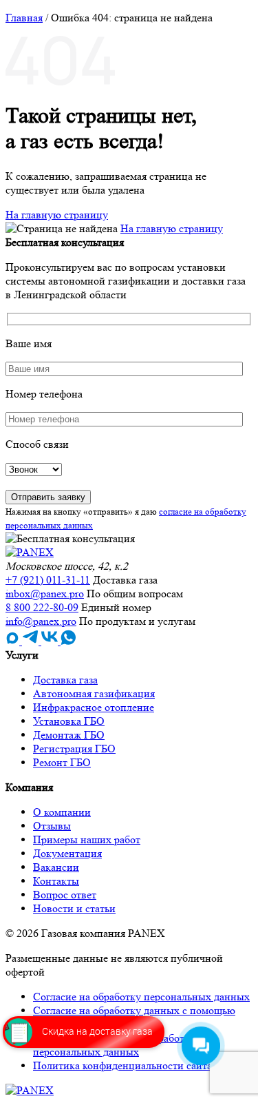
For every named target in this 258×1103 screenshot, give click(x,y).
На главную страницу (57, 214)
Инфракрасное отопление (93, 707)
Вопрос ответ (64, 894)
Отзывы (52, 825)
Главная (24, 17)
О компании (62, 811)
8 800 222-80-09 (42, 607)
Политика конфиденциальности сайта (122, 1065)
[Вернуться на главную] (30, 552)
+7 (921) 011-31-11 (48, 579)
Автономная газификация (94, 693)
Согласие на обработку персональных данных (141, 996)
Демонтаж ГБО (69, 734)
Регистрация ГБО (74, 748)
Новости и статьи (74, 908)
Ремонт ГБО (62, 762)
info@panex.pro (41, 621)
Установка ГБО (69, 721)
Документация (67, 853)
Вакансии (56, 867)
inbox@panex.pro (45, 593)
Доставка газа (65, 679)
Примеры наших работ (86, 839)
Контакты (56, 880)
